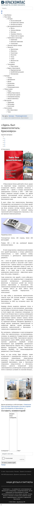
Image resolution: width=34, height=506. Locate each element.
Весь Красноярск (12, 110)
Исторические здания (14, 94)
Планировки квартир (14, 96)
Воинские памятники (17, 41)
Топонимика (11, 64)
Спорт (12, 58)
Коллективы (11, 83)
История (10, 18)
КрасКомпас (7, 15)
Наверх (3, 464)
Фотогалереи (8, 108)
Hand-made (11, 106)
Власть (13, 62)
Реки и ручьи (14, 66)
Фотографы (11, 104)
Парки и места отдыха (17, 36)
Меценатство (14, 60)
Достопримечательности (15, 26)
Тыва (9, 112)
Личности (10, 47)
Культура (7, 75)
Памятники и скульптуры (15, 37)
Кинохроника (14, 74)
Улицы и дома (8, 89)
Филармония (11, 79)
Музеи (9, 81)
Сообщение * (5, 450)
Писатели (13, 55)
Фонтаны (13, 32)
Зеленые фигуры (16, 30)
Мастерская (7, 100)
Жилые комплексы (13, 98)
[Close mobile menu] (1, 13)
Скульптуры (14, 43)
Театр (12, 56)
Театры (10, 77)
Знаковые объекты (16, 34)
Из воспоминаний (16, 20)
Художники (11, 102)
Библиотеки (11, 85)
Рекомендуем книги (13, 87)
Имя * (19, 450)
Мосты (13, 28)
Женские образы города (15, 45)
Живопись (14, 51)
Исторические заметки (17, 22)
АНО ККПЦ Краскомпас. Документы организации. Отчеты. (16, 474)
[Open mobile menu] (1, 11)
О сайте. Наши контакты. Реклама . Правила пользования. (16, 471)
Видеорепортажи (16, 70)
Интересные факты (16, 24)
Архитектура (14, 49)
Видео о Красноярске (14, 68)
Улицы (9, 91)
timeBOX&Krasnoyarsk (17, 72)
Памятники (14, 39)
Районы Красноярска (14, 93)
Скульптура (14, 53)
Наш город (7, 17)
